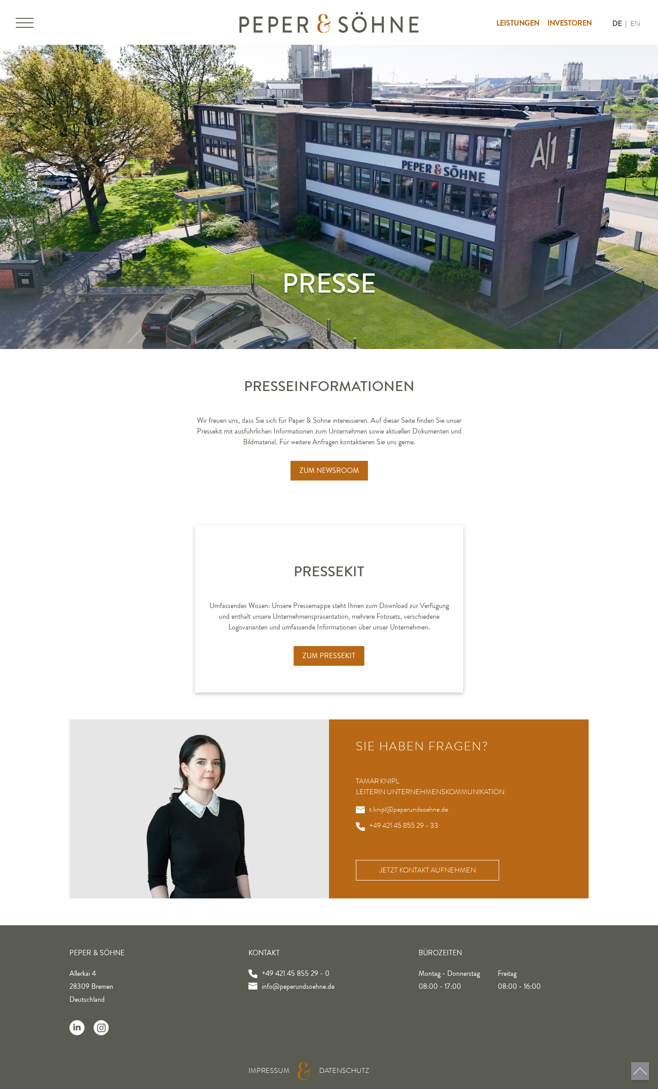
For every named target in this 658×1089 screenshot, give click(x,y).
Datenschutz (344, 1070)
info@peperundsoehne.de (298, 986)
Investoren (569, 23)
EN (635, 23)
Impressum (269, 1070)
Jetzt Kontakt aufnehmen (428, 870)
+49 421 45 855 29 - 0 (295, 973)
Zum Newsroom (329, 471)
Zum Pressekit (329, 656)
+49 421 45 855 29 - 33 (403, 825)
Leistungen (517, 23)
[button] (24, 24)
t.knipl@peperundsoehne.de (408, 809)
